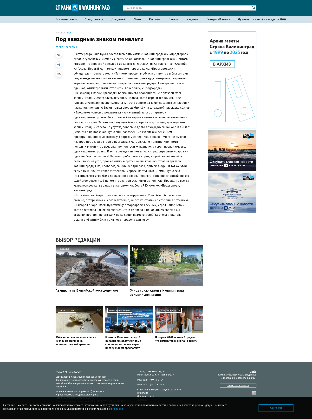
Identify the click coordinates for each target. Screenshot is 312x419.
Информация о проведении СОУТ (238, 378)
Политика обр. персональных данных (236, 374)
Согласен (276, 407)
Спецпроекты (94, 19)
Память (173, 19)
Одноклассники (145, 396)
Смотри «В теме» (218, 19)
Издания (192, 19)
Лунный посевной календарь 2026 (262, 19)
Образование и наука (119, 310)
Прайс (253, 371)
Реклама (154, 19)
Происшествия (67, 310)
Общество (64, 249)
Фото (137, 19)
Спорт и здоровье (67, 47)
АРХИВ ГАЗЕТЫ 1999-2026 (238, 385)
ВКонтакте (142, 393)
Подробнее (116, 408)
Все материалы (66, 19)
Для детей (118, 19)
